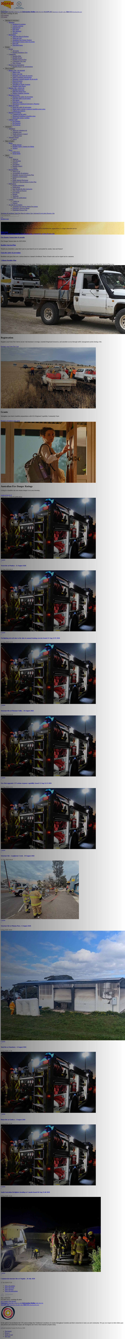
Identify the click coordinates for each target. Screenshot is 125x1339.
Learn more (4, 232)
